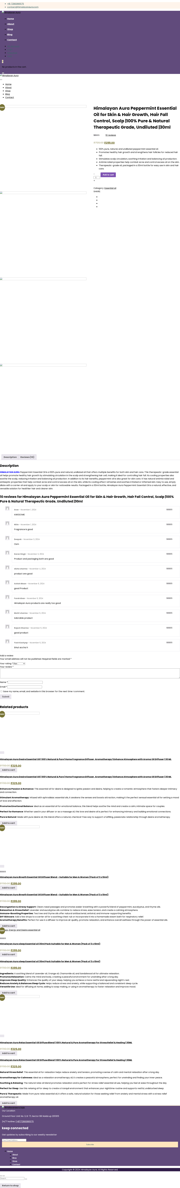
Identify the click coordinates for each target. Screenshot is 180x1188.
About (15, 1154)
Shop (14, 1161)
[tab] (10, 457)
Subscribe (90, 1145)
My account (13, 46)
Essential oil (110, 188)
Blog (14, 1158)
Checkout (12, 52)
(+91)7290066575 (25, 1121)
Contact (16, 1164)
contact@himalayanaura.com (22, 7)
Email (3, 686)
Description (10, 457)
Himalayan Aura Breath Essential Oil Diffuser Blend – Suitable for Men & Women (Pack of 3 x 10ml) (54, 877)
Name (4, 682)
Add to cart (108, 175)
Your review (7, 666)
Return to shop (10, 1185)
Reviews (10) (27, 457)
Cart (9, 56)
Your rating (6, 663)
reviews (111, 135)
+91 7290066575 (15, 3)
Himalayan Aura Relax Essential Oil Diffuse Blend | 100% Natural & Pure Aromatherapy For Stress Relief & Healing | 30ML (66, 1042)
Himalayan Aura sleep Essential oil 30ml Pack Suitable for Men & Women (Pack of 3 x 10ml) (50, 943)
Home (10, 1151)
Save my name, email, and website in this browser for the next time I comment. (44, 691)
